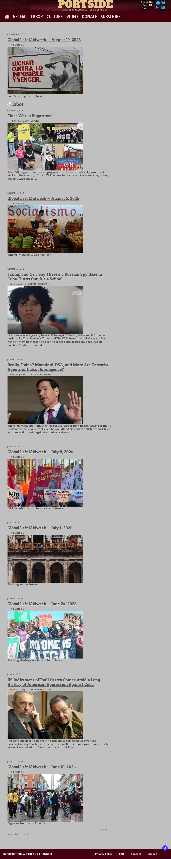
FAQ (121, 853)
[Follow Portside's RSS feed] (163, 8)
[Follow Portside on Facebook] (158, 3)
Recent (20, 16)
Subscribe (110, 16)
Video (72, 16)
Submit (152, 853)
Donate (89, 16)
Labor (37, 16)
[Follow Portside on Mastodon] (157, 8)
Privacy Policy (103, 853)
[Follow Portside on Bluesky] (163, 3)
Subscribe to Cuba (17, 834)
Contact (136, 853)
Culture (54, 16)
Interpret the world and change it (27, 853)
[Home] (85, 3)
